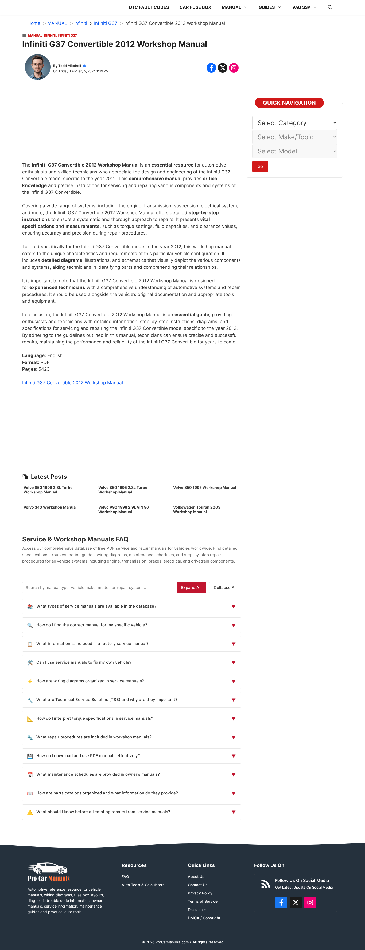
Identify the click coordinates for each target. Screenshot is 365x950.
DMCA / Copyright (204, 918)
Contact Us (198, 884)
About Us (196, 876)
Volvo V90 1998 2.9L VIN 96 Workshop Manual (123, 509)
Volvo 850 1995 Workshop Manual (204, 487)
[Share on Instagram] (234, 68)
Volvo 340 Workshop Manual (50, 507)
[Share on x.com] (222, 68)
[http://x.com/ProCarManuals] (296, 902)
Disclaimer (197, 909)
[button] (330, 7)
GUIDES (267, 7)
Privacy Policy (200, 893)
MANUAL (231, 7)
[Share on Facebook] (211, 68)
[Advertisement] (131, 124)
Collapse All (225, 587)
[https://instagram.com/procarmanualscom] (310, 902)
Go (260, 166)
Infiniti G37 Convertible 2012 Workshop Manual (72, 382)
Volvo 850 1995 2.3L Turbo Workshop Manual (122, 489)
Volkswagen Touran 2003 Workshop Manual (196, 509)
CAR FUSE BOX (195, 7)
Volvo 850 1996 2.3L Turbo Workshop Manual (48, 489)
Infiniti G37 (67, 35)
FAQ (125, 876)
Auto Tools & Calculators (143, 884)
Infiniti (50, 35)
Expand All (191, 587)
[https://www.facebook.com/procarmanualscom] (281, 902)
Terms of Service (203, 901)
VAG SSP (301, 7)
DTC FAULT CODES (149, 7)
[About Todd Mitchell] (38, 68)
